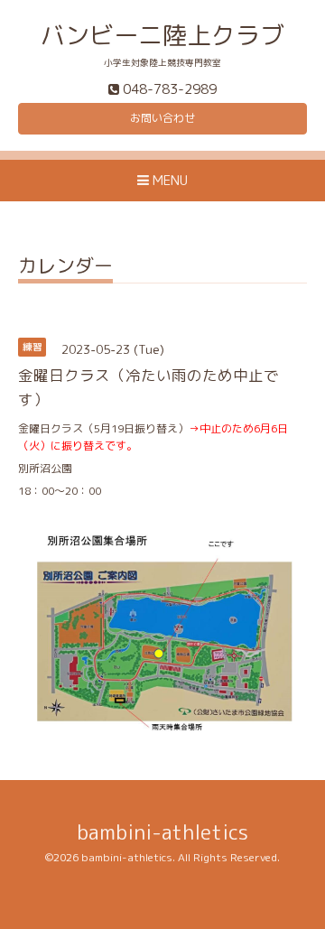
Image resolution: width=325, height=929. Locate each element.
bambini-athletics (162, 832)
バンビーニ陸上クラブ (162, 35)
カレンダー (65, 267)
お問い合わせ (162, 117)
